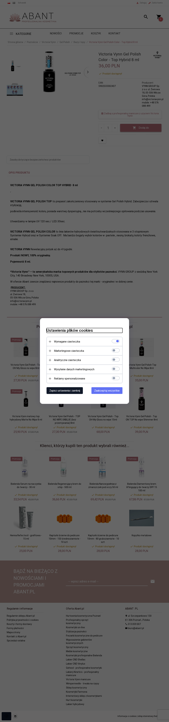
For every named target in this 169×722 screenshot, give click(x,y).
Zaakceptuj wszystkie (107, 390)
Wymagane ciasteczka (67, 341)
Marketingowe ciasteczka (69, 350)
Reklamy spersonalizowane (69, 378)
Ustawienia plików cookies (70, 330)
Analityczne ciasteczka (67, 360)
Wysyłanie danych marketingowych (74, 369)
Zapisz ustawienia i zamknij (64, 390)
